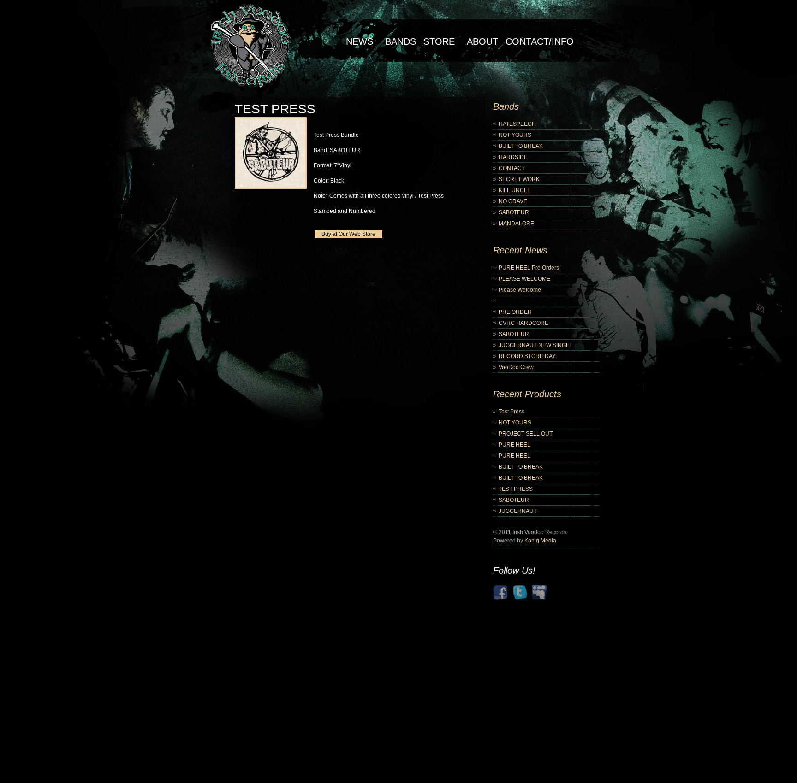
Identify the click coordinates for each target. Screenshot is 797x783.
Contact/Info (540, 41)
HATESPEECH (517, 124)
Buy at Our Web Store (348, 234)
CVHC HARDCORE (523, 323)
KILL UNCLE (515, 190)
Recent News (520, 250)
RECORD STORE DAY (527, 356)
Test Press (511, 411)
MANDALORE (516, 223)
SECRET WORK (519, 179)
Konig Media (540, 540)
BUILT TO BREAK (521, 146)
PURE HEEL (514, 445)
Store (439, 41)
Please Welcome (520, 290)
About (482, 41)
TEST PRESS (516, 489)
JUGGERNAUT (518, 511)
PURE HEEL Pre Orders (529, 268)
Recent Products (527, 394)
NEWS (359, 41)
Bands (400, 41)
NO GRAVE (513, 201)
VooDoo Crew (516, 367)
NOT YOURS (515, 135)
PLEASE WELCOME (524, 279)
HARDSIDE (513, 157)
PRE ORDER (515, 312)
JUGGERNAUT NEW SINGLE (536, 345)
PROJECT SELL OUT (526, 433)
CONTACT (512, 168)
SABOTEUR (514, 212)
